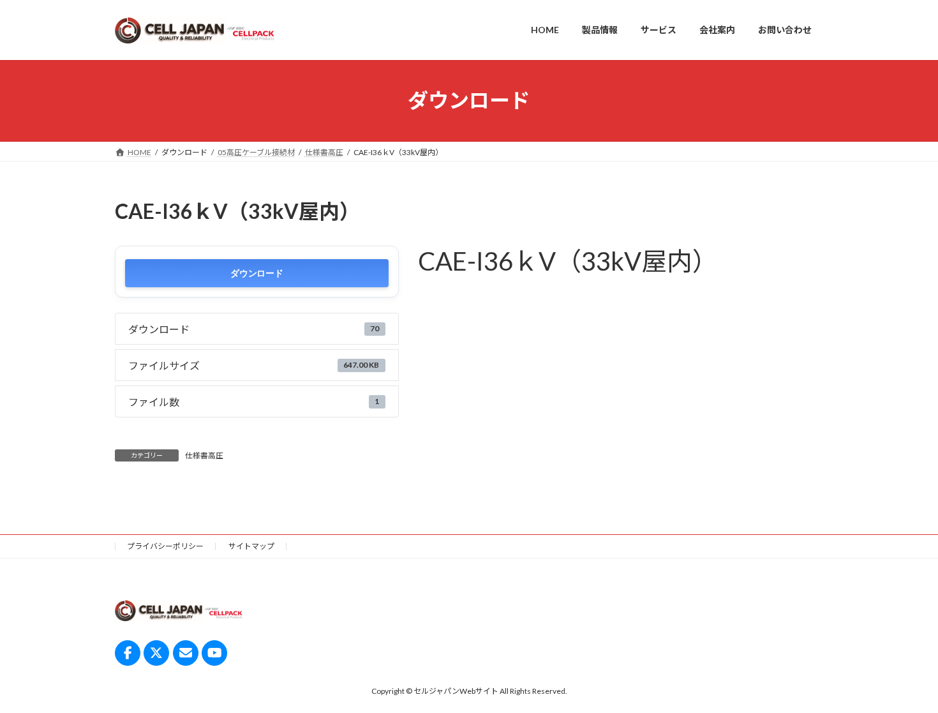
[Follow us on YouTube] (214, 652)
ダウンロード (256, 272)
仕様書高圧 (204, 455)
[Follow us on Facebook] (127, 652)
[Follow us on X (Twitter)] (156, 652)
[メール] (185, 652)
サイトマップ (251, 546)
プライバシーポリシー (165, 546)
